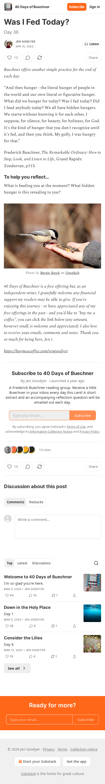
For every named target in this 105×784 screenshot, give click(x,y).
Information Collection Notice (51, 431)
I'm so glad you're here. (23, 583)
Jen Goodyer (25, 41)
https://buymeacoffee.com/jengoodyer (36, 351)
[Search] (96, 563)
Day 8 (9, 644)
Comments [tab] (15, 502)
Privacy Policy (89, 431)
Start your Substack (39, 761)
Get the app (76, 761)
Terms (62, 749)
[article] (52, 586)
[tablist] (25, 502)
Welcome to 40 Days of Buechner (38, 576)
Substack (28, 773)
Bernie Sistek (50, 272)
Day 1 (9, 613)
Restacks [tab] (36, 502)
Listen (94, 44)
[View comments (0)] (28, 58)
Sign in (94, 7)
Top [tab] (9, 563)
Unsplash (72, 272)
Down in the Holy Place (27, 607)
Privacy (48, 749)
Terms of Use (76, 426)
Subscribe (76, 7)
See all (14, 668)
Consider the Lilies (23, 637)
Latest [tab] (22, 563)
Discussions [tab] (41, 563)
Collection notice (83, 749)
